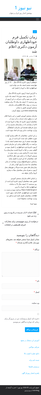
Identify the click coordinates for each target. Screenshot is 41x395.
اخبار (35, 31)
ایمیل (36, 292)
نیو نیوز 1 (23, 7)
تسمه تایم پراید (34, 360)
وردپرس (27, 390)
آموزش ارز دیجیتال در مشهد (29, 340)
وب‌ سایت (35, 303)
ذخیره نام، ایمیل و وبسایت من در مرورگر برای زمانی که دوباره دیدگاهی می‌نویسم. (21, 320)
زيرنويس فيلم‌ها (34, 366)
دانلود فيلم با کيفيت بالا (31, 353)
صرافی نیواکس (34, 347)
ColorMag (35, 390)
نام (37, 281)
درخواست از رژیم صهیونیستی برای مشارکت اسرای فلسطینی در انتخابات (21, 223)
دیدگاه (36, 249)
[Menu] (37, 19)
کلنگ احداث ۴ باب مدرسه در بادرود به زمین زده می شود (20, 214)
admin (24, 56)
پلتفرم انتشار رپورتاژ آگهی (30, 373)
